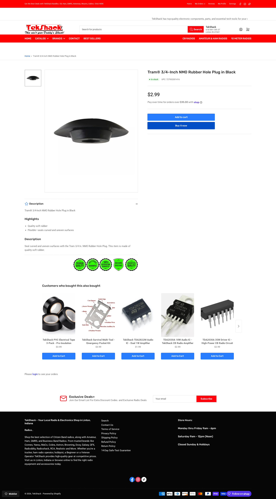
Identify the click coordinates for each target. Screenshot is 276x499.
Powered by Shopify (52, 493)
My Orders (199, 4)
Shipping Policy (109, 437)
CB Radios (189, 38)
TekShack (36, 493)
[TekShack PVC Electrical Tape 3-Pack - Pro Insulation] (58, 315)
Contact (74, 38)
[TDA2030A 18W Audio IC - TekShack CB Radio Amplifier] (177, 315)
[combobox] (141, 29)
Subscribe (206, 398)
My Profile (222, 4)
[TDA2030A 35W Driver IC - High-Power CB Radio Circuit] (217, 315)
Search (105, 420)
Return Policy (108, 446)
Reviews (211, 4)
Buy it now (181, 125)
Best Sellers (92, 38)
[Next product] (238, 326)
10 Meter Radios (241, 38)
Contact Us (107, 425)
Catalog (40, 38)
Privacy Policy (108, 433)
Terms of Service (110, 429)
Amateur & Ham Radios (213, 38)
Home (189, 4)
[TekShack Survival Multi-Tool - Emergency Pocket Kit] (98, 315)
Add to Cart (59, 356)
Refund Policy (108, 442)
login (35, 374)
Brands (57, 38)
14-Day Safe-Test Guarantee (116, 450)
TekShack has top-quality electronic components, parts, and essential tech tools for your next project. (138, 18)
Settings (232, 4)
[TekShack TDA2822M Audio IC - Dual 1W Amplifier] (138, 315)
